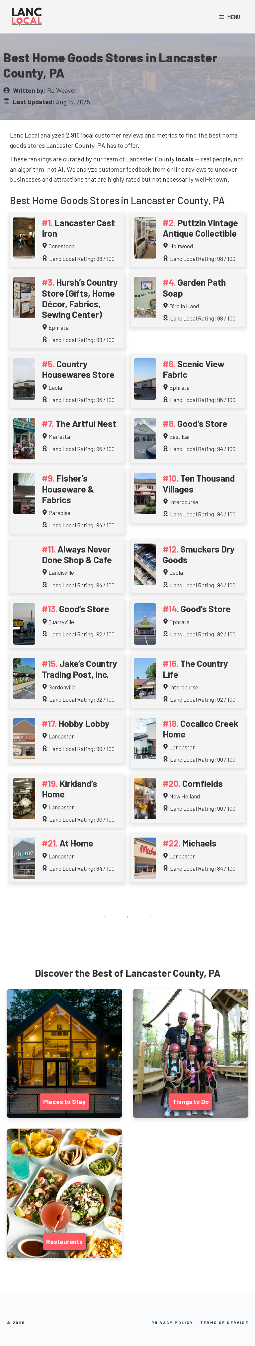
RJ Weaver (61, 90)
